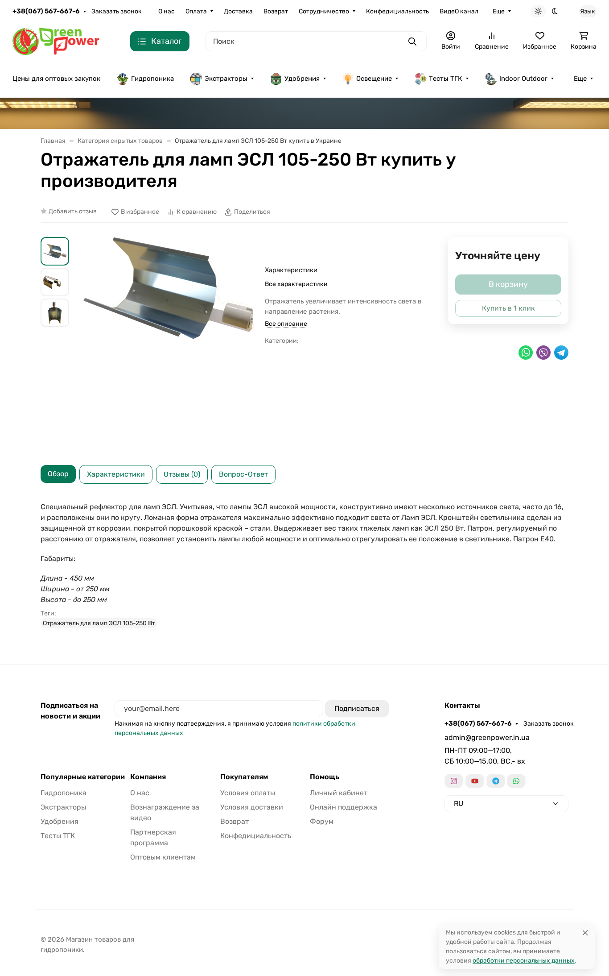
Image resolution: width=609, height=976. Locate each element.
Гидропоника (152, 79)
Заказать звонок (116, 11)
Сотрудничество (324, 11)
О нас (166, 11)
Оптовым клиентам (163, 857)
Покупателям (244, 777)
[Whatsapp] (516, 781)
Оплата (196, 11)
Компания (148, 777)
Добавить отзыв (73, 211)
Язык (587, 11)
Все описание (286, 324)
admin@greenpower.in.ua (487, 737)
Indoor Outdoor (523, 79)
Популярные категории (83, 777)
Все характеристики (296, 284)
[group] (168, 344)
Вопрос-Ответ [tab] (243, 474)
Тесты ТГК (445, 79)
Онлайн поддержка (343, 807)
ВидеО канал (459, 11)
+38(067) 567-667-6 (46, 11)
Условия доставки (251, 807)
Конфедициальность (397, 11)
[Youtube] (474, 781)
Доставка (238, 11)
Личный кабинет (338, 793)
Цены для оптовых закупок (56, 79)
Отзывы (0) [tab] (182, 474)
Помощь (324, 777)
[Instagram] (453, 781)
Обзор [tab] (58, 473)
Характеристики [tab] (116, 474)
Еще (499, 11)
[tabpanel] (304, 565)
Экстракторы (226, 79)
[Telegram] (495, 781)
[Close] (585, 932)
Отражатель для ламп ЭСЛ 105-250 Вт (99, 623)
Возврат (275, 11)
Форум (321, 821)
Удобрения (302, 79)
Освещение (374, 79)
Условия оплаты (247, 793)
